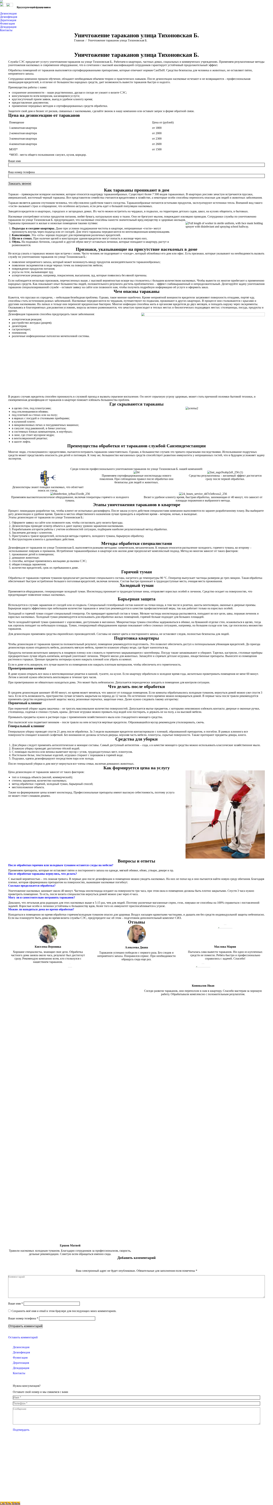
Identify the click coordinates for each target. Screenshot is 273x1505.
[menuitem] (9, 13)
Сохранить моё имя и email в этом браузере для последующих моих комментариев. (64, 1311)
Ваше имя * (15, 1303)
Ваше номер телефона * (23, 1318)
